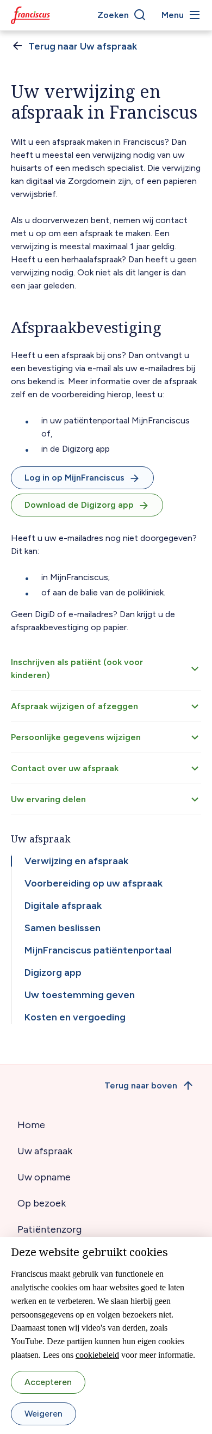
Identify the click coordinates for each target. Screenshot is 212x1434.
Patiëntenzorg (49, 1229)
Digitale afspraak (63, 906)
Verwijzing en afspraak (76, 861)
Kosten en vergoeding (75, 1017)
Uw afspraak (44, 1151)
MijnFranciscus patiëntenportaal (98, 950)
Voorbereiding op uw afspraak (93, 883)
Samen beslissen (62, 928)
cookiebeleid (97, 1354)
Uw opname (44, 1177)
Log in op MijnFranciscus (74, 477)
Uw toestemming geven (79, 995)
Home (31, 1125)
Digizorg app (53, 972)
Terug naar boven (140, 1085)
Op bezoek (41, 1203)
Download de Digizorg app (79, 505)
